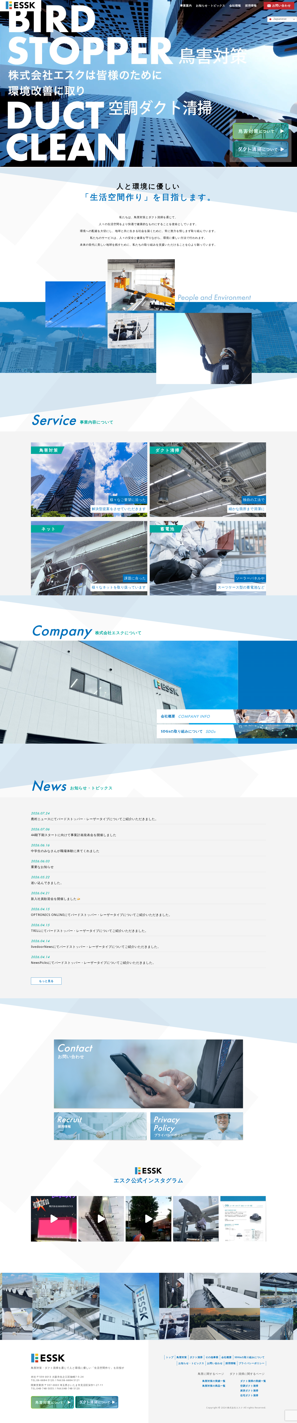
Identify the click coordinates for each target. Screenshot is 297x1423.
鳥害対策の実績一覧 (214, 1381)
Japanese (279, 19)
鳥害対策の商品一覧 (214, 1385)
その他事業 (212, 1357)
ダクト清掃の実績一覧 (253, 1381)
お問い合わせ (215, 1363)
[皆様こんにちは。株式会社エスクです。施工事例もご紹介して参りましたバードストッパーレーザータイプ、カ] (243, 1219)
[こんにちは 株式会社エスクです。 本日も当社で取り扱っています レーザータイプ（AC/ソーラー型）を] (101, 1219)
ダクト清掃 (196, 1357)
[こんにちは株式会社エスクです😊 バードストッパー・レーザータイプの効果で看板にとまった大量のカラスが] (54, 1219)
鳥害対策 (182, 1357)
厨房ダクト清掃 (249, 1390)
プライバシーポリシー (252, 1363)
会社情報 (235, 6)
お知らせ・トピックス (210, 6)
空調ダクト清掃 (249, 1385)
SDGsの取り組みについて (250, 1357)
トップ (170, 1357)
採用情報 (251, 6)
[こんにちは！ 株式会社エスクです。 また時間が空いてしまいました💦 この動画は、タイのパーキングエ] (148, 1219)
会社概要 (226, 1357)
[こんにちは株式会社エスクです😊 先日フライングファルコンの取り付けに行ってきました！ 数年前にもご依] (196, 1219)
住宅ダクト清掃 (249, 1395)
